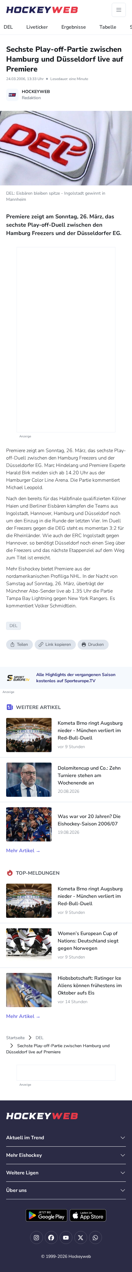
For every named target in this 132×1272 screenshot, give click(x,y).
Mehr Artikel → (23, 850)
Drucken (96, 644)
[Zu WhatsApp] (95, 1237)
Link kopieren (58, 644)
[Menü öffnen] (119, 10)
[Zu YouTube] (66, 1237)
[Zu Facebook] (51, 1237)
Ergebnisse (73, 27)
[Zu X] (81, 1237)
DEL (8, 27)
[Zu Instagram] (36, 1237)
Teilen (22, 644)
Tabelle (107, 27)
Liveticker (37, 27)
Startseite (15, 1038)
